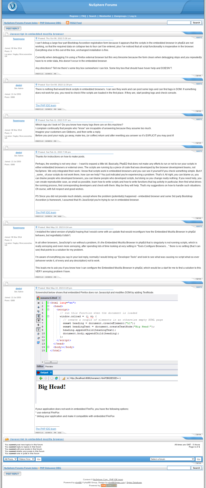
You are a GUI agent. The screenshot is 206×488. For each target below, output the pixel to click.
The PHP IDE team (46, 105)
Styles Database (134, 482)
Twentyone (19, 39)
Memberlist (105, 16)
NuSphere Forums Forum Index (21, 23)
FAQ (83, 16)
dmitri (19, 85)
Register (74, 16)
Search (92, 16)
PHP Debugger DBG (50, 23)
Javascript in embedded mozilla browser (37, 439)
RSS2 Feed (76, 23)
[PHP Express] (109, 485)
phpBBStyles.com (116, 482)
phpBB (78, 482)
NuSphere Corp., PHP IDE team (108, 479)
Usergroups (120, 16)
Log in (133, 16)
